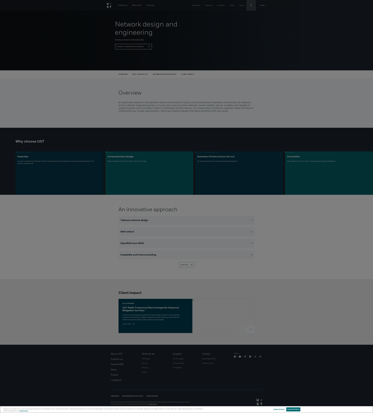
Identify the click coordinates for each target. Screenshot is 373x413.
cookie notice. (23, 411)
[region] (186, 409)
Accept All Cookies (293, 409)
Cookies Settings (279, 409)
